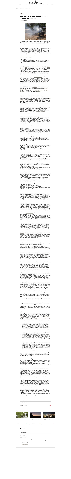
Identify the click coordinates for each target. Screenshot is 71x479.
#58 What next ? (47, 419)
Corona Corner (22, 8)
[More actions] (50, 13)
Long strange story (27, 8)
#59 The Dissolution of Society (35, 420)
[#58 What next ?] (49, 415)
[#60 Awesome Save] (22, 415)
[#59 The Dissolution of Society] (35, 415)
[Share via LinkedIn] (24, 402)
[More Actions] (50, 437)
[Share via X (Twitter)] (22, 402)
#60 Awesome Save (20, 419)
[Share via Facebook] (20, 402)
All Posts (17, 8)
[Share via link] (26, 402)
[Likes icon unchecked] (22, 442)
